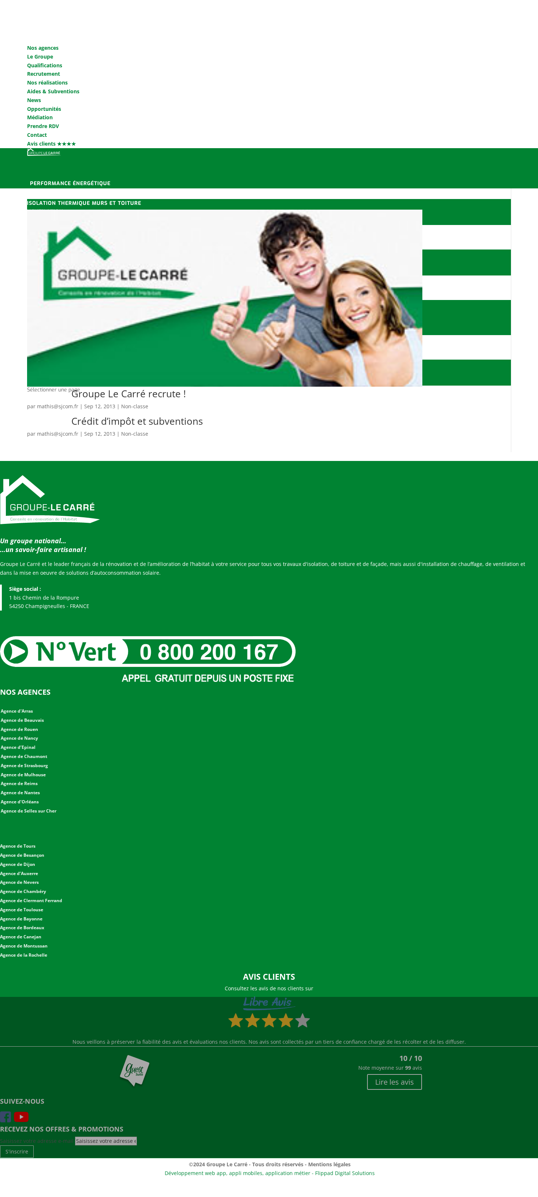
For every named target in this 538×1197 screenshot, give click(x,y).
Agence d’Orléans (20, 802)
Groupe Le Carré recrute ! (128, 393)
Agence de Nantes (20, 792)
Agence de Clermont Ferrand (31, 900)
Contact (37, 134)
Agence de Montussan (24, 946)
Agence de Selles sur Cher (28, 811)
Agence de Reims (19, 783)
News (34, 100)
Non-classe (134, 406)
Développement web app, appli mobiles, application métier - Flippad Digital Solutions (270, 1173)
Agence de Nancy (19, 738)
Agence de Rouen (19, 729)
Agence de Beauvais (22, 720)
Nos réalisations (47, 82)
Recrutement (43, 73)
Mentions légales (329, 1164)
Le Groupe (40, 56)
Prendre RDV (43, 126)
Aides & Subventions (53, 91)
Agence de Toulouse (21, 910)
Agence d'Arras (17, 711)
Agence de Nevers (19, 882)
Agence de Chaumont (24, 756)
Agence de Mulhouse (23, 775)
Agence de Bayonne (21, 919)
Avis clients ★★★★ (51, 143)
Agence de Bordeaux (22, 927)
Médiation (40, 117)
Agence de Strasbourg (24, 765)
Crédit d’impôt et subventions (137, 421)
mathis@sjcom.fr (57, 406)
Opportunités (44, 108)
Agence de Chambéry (23, 891)
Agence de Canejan (20, 937)
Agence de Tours (18, 846)
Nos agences (43, 47)
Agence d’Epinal (18, 747)
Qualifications (44, 65)
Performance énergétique (70, 183)
